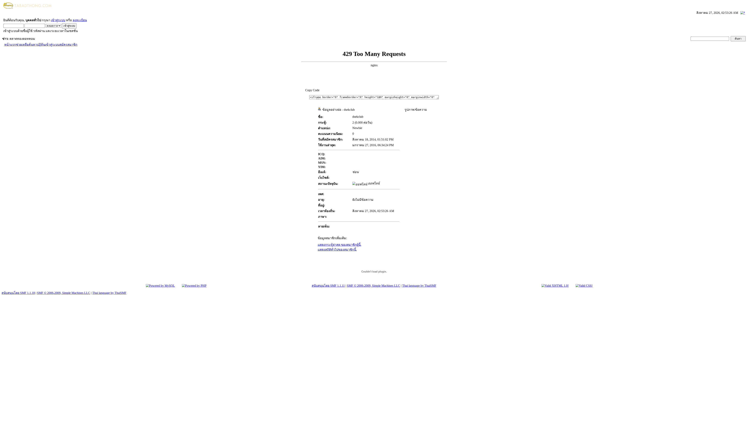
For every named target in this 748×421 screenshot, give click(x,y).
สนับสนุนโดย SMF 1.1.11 (328, 285)
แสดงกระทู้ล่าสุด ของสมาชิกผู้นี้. (339, 244)
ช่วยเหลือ (22, 44)
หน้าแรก (10, 44)
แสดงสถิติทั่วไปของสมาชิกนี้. (337, 249)
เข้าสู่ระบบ (58, 20)
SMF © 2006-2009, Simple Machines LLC (373, 285)
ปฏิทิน (41, 44)
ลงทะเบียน (80, 20)
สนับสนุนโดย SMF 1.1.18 (18, 293)
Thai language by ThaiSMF (419, 285)
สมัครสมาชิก (68, 44)
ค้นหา (33, 44)
